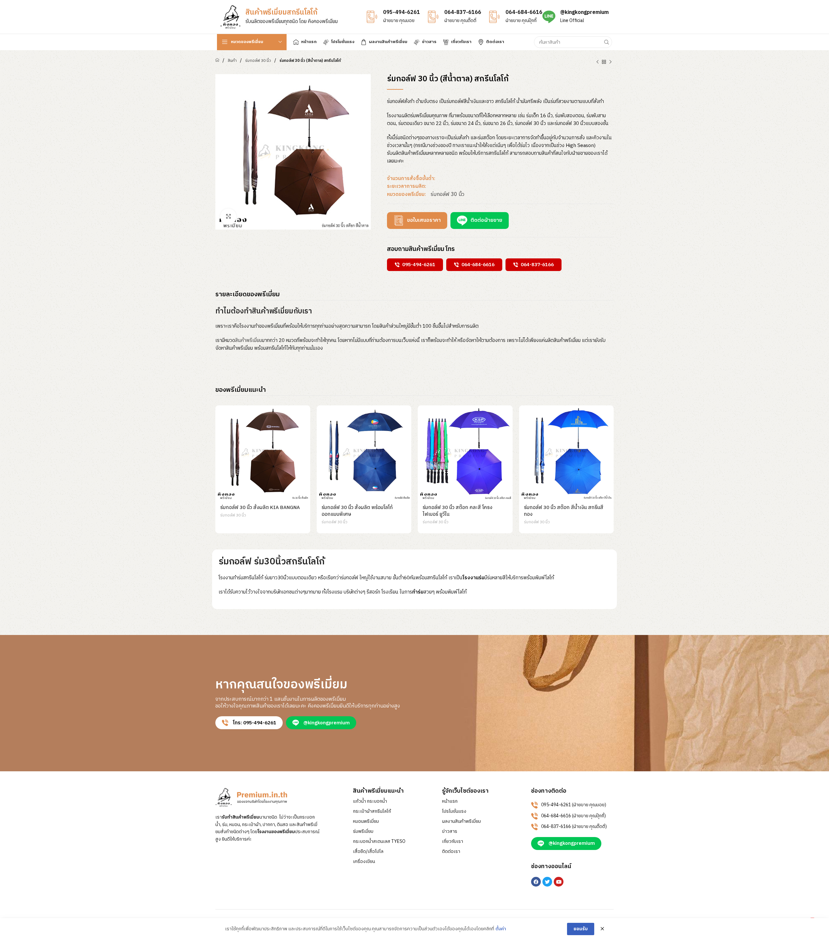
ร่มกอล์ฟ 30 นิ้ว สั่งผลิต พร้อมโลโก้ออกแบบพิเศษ (357, 511)
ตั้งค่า (500, 929)
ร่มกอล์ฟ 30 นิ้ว (258, 61)
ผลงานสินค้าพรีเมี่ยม (461, 821)
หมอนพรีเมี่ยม (366, 821)
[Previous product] (597, 62)
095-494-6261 (401, 12)
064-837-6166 (462, 12)
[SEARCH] (606, 42)
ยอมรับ (580, 929)
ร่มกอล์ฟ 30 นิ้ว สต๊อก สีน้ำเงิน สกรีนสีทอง (563, 511)
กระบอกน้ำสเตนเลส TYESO (379, 841)
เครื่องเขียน (364, 861)
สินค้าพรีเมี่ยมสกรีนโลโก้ (281, 12)
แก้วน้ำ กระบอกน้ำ (370, 801)
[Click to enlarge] (228, 217)
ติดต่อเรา (451, 851)
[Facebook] (536, 882)
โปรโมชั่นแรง (454, 811)
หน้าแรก (450, 801)
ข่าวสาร (449, 831)
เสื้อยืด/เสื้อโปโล (368, 851)
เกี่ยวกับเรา (452, 841)
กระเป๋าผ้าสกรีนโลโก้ (372, 811)
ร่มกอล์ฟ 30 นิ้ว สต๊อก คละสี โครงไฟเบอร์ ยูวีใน (457, 511)
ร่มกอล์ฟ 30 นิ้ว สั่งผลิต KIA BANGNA (260, 508)
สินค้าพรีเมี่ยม (248, 340)
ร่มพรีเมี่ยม (363, 831)
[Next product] (610, 62)
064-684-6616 (523, 12)
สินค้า (232, 61)
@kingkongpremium (584, 12)
